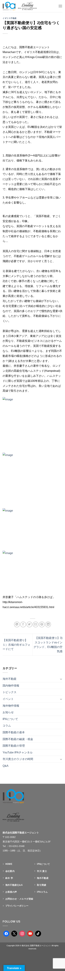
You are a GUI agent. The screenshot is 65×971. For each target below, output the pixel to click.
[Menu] (60, 6)
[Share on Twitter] (29, 624)
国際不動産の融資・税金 (18, 739)
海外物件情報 (11, 705)
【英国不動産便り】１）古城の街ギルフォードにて (16, 645)
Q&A (5, 765)
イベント (8, 698)
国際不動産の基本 (14, 732)
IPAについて (10, 719)
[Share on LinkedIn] (48, 624)
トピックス (9, 692)
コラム (7, 725)
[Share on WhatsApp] (17, 624)
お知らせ (8, 712)
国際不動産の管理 (14, 745)
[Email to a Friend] (35, 624)
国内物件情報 (11, 685)
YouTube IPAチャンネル (18, 752)
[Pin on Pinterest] (42, 624)
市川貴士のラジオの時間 (18, 759)
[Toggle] (61, 679)
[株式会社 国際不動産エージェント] (23, 6)
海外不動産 (9, 678)
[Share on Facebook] (23, 624)
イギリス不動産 (10, 18)
